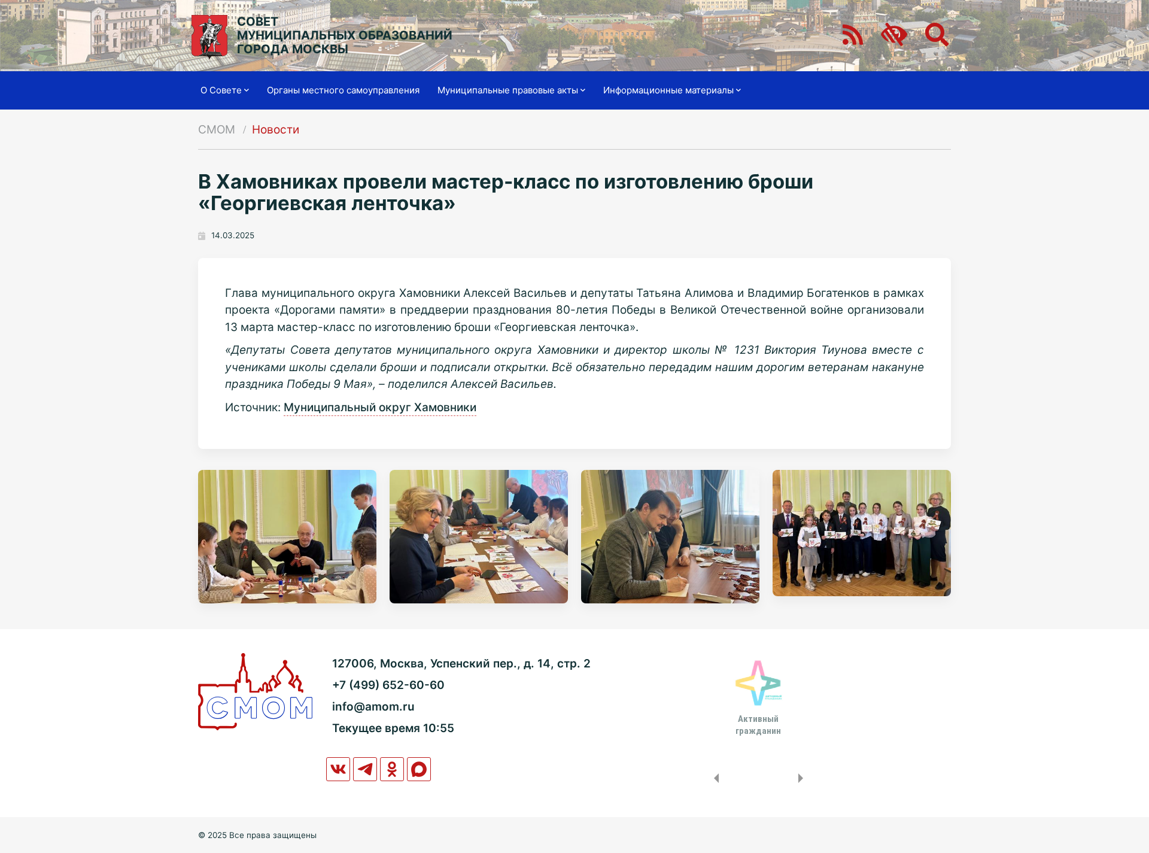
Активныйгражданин (758, 725)
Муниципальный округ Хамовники (380, 407)
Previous (714, 778)
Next (803, 778)
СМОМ (216, 129)
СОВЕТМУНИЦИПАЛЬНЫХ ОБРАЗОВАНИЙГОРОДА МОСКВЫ (344, 35)
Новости (275, 129)
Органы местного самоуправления (343, 90)
